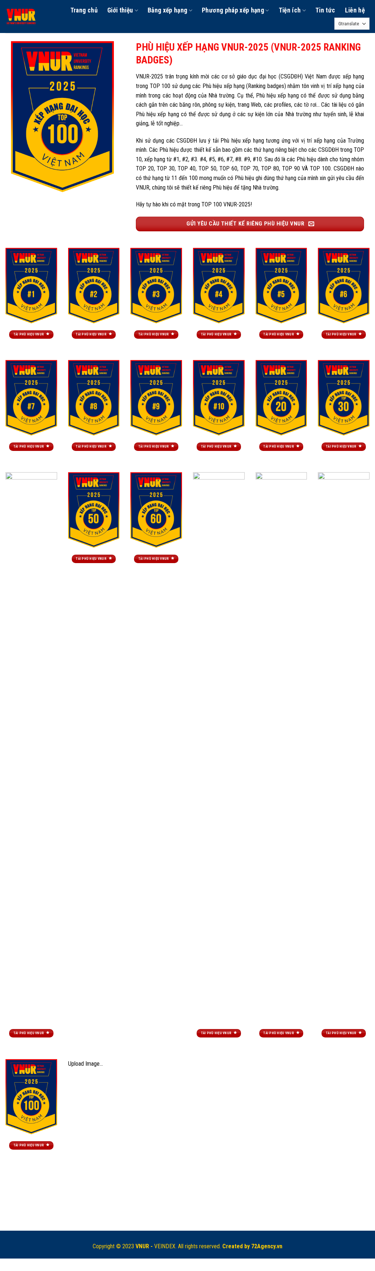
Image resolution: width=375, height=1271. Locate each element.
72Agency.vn (266, 1246)
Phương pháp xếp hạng (233, 10)
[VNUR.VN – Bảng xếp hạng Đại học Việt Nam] (21, 16)
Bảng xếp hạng (168, 10)
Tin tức (325, 10)
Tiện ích (290, 10)
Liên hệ (355, 10)
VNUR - (144, 1246)
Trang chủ (84, 10)
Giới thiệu (120, 10)
